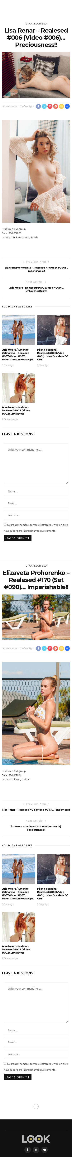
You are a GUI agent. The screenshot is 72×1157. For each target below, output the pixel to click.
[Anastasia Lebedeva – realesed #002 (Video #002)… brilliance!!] (18, 387)
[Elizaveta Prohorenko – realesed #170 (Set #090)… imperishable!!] (36, 617)
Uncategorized (36, 23)
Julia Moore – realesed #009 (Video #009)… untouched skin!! (36, 289)
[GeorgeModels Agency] (36, 1138)
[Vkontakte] (44, 1150)
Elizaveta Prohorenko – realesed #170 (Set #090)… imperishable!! (36, 269)
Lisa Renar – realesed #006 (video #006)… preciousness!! (36, 828)
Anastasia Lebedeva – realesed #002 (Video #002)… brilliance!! (16, 410)
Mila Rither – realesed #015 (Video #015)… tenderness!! (36, 809)
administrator (10, 106)
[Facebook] (27, 1150)
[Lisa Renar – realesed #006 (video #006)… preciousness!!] (36, 74)
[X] (36, 1150)
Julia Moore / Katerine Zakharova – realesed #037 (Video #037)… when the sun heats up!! (17, 354)
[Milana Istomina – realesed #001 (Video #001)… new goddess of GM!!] (53, 330)
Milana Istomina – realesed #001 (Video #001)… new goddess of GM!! (52, 354)
